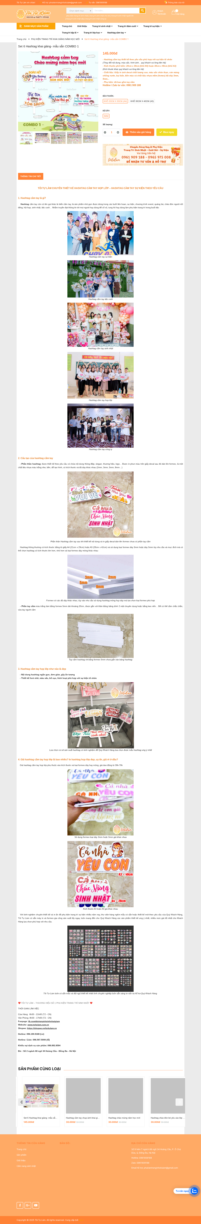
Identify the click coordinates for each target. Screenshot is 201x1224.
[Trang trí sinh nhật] (143, 155)
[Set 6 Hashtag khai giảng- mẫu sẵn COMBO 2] (37, 1096)
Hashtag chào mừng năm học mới (120, 1118)
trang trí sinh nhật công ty (95, 19)
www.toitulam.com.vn (38, 1025)
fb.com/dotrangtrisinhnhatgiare (44, 1021)
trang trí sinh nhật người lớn (122, 16)
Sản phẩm (21, 1155)
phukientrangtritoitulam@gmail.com (65, 2)
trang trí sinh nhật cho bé (100, 16)
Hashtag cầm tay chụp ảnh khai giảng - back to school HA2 (89, 1118)
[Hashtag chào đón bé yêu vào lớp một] (164, 1096)
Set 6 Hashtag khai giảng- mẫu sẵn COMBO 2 (41, 1118)
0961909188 (101, 2)
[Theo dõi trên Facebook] (20, 1205)
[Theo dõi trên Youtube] (36, 1205)
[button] (36, 1143)
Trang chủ (21, 1149)
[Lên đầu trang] (196, 1210)
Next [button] (179, 1102)
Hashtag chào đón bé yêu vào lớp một (164, 1118)
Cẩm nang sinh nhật (26, 1166)
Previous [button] (21, 1102)
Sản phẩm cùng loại (39, 1068)
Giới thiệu (21, 1160)
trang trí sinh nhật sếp (75, 19)
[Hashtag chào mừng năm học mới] (121, 1096)
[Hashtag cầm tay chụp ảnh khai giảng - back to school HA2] (79, 1096)
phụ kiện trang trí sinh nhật (77, 16)
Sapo (81, 1220)
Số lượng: (108, 124)
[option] (26, 138)
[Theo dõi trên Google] (28, 1205)
